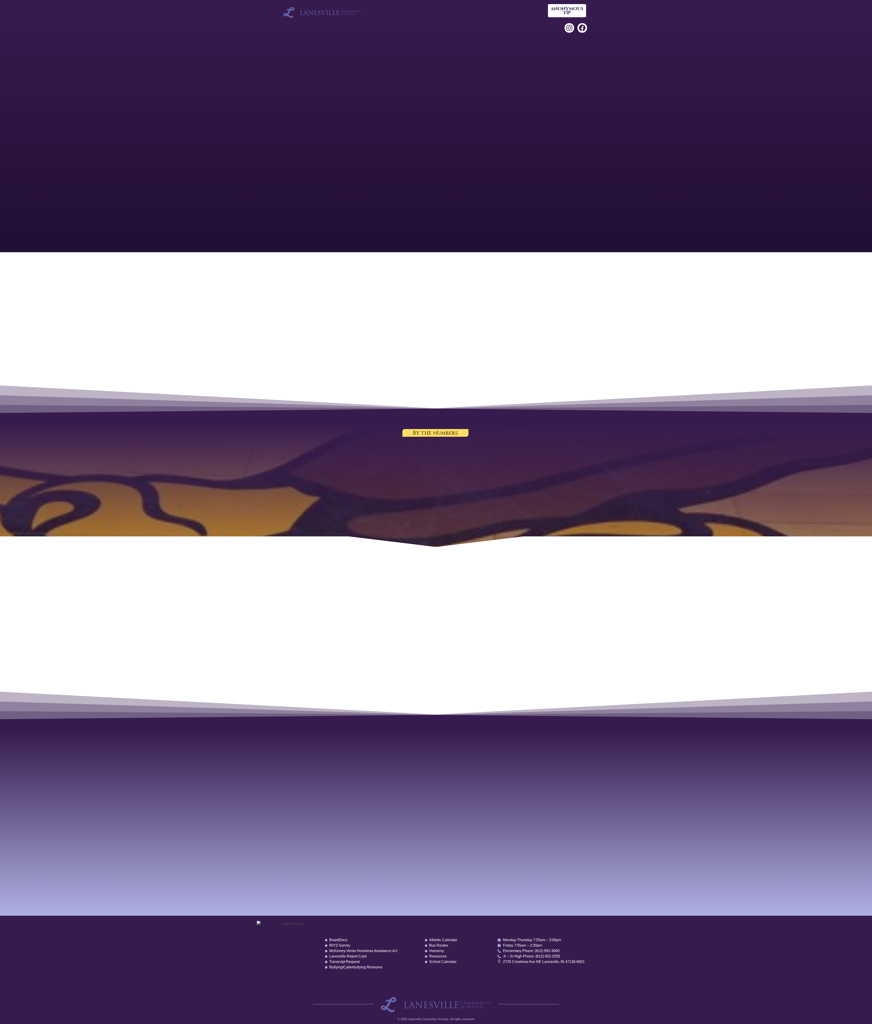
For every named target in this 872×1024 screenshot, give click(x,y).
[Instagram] (569, 28)
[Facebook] (582, 28)
